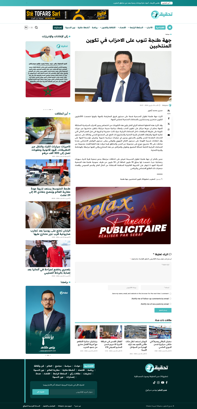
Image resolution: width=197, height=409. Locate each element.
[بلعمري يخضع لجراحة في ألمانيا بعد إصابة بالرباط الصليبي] (48, 253)
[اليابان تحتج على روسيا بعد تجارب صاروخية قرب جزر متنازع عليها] (48, 214)
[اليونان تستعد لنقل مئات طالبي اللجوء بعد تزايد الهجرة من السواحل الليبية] (135, 332)
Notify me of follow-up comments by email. (150, 298)
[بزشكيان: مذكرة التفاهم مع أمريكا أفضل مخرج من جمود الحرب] (86, 332)
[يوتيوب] (163, 382)
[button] (27, 3)
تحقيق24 (145, 179)
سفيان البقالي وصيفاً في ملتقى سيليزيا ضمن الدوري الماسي (160, 344)
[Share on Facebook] (168, 118)
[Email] (168, 135)
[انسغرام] (158, 382)
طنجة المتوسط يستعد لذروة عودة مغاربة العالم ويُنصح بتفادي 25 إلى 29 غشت (49, 192)
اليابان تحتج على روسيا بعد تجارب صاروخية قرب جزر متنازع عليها (50, 232)
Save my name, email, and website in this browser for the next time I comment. (140, 293)
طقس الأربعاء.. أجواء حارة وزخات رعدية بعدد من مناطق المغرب (136, 3)
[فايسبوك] (166, 382)
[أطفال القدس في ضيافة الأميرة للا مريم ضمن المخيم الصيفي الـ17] (111, 332)
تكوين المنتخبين (135, 179)
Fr (26, 27)
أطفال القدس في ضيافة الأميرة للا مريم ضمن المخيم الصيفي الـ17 (111, 344)
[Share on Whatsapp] (168, 129)
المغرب (152, 179)
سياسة (168, 34)
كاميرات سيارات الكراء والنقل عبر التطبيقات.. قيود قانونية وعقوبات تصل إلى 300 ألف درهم (51, 150)
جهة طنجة (124, 179)
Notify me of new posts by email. (155, 304)
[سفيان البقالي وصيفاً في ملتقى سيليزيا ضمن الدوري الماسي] (160, 332)
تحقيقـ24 (165, 105)
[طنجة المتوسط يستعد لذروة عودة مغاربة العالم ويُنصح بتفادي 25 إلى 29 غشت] (48, 172)
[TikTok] (154, 382)
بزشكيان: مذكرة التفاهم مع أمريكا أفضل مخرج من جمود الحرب (87, 344)
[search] (36, 27)
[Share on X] (168, 124)
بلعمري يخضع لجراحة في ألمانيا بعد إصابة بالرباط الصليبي (48, 271)
